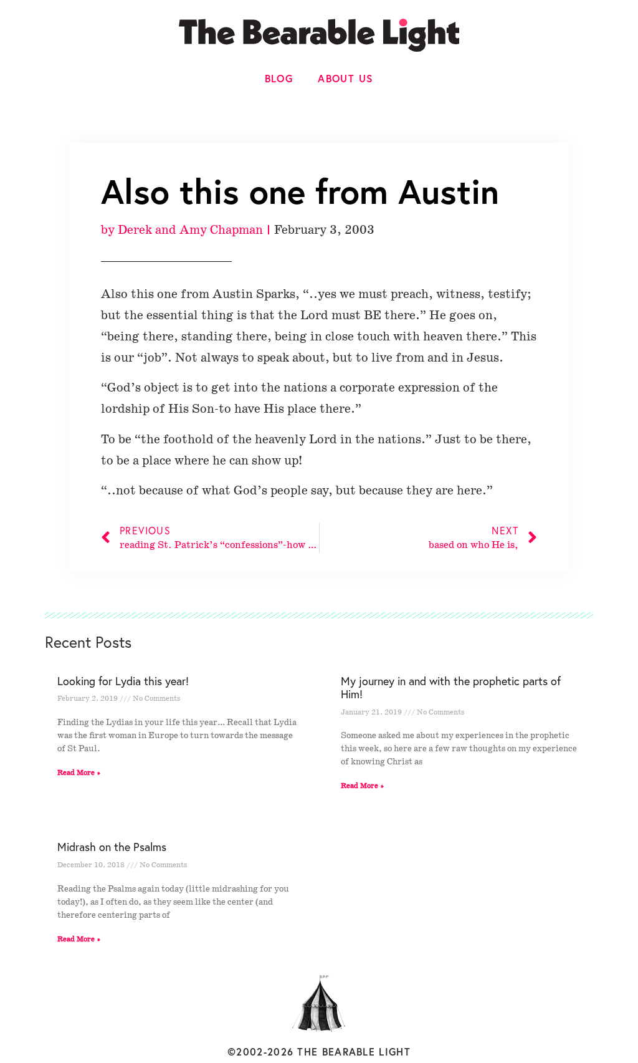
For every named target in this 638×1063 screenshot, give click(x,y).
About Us (345, 78)
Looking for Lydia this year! (123, 680)
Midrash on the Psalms (111, 846)
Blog (279, 78)
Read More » (79, 772)
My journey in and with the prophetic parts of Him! (451, 687)
